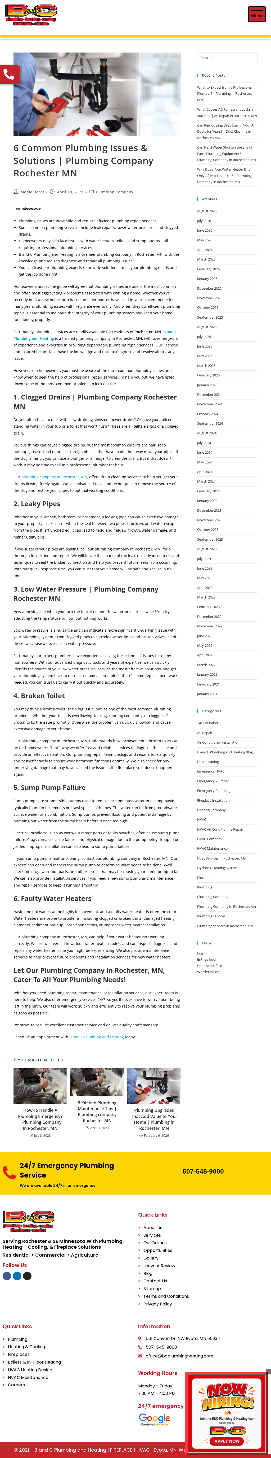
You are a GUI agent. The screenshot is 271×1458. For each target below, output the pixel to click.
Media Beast (32, 191)
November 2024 (209, 404)
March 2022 (206, 664)
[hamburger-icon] (257, 14)
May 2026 (204, 240)
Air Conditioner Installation (218, 742)
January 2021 (207, 693)
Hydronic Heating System (217, 867)
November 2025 (209, 298)
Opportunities (157, 1250)
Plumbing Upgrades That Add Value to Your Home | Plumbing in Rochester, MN (154, 1119)
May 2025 (204, 355)
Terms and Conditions (166, 1296)
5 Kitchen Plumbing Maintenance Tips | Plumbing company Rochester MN (97, 1111)
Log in (202, 953)
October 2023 (207, 529)
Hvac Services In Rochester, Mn (221, 858)
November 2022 (209, 626)
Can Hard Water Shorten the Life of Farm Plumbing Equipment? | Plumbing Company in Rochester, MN (226, 153)
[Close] (268, 1371)
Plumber (204, 877)
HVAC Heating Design (30, 1370)
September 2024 (210, 423)
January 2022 (207, 674)
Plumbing (204, 887)
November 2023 (209, 520)
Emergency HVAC (210, 771)
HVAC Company (209, 838)
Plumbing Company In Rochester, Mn (226, 906)
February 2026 (208, 269)
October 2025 (207, 307)
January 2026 (207, 278)
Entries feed (206, 959)
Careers (16, 1385)
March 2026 (206, 259)
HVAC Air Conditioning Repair (220, 829)
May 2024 (204, 462)
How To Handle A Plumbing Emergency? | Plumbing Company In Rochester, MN (40, 1119)
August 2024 (206, 433)
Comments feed (209, 965)
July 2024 (204, 442)
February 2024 (208, 491)
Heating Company (211, 810)
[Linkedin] (17, 1276)
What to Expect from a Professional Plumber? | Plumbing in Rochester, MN (224, 93)
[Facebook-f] (7, 1276)
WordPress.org (208, 971)
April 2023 (205, 587)
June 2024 (204, 452)
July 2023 (204, 558)
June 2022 (204, 635)
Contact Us (155, 1281)
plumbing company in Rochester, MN (54, 476)
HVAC (201, 819)
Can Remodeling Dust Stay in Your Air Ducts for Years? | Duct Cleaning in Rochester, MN (226, 131)
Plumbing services (211, 916)
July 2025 (204, 336)
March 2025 (206, 365)
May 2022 (204, 645)
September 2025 (210, 317)
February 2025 (208, 375)
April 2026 (205, 249)
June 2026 (204, 230)
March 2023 (206, 597)
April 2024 (205, 471)
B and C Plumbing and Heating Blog (225, 752)
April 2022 (205, 655)
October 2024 (207, 413)
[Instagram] (27, 1276)
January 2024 (207, 500)
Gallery (151, 1258)
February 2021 (208, 684)
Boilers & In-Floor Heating (34, 1362)
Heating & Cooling (26, 1347)
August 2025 (206, 326)
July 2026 (204, 220)
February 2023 (208, 606)
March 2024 (206, 481)
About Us (152, 1228)
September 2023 (210, 539)
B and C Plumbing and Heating (96, 1036)
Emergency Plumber (213, 781)
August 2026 (206, 211)
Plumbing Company (114, 191)
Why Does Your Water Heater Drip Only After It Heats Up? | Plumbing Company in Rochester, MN (224, 175)
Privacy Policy (157, 1304)
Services (152, 1235)
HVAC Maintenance (212, 848)
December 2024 (209, 394)
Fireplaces (19, 1354)
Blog (147, 1273)
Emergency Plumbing (214, 790)
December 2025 (209, 288)
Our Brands (155, 1243)
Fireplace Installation (213, 800)
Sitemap (152, 1289)
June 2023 (204, 568)
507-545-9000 (203, 1171)
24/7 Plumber (207, 723)
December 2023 (209, 510)
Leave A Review (159, 1266)
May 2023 (204, 577)
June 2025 (204, 346)
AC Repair (204, 732)
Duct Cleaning (208, 761)
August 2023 (206, 548)
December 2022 (209, 616)
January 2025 (207, 385)
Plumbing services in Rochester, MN (225, 925)
